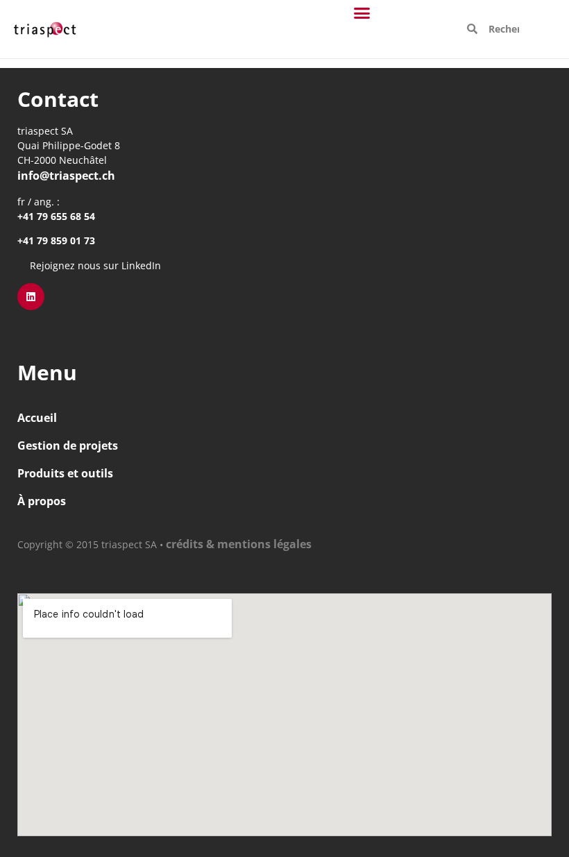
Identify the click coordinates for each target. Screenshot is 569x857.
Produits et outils (65, 473)
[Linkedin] (30, 296)
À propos (41, 501)
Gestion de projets (67, 445)
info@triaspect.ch (66, 175)
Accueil (37, 417)
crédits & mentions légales (239, 544)
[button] (362, 13)
